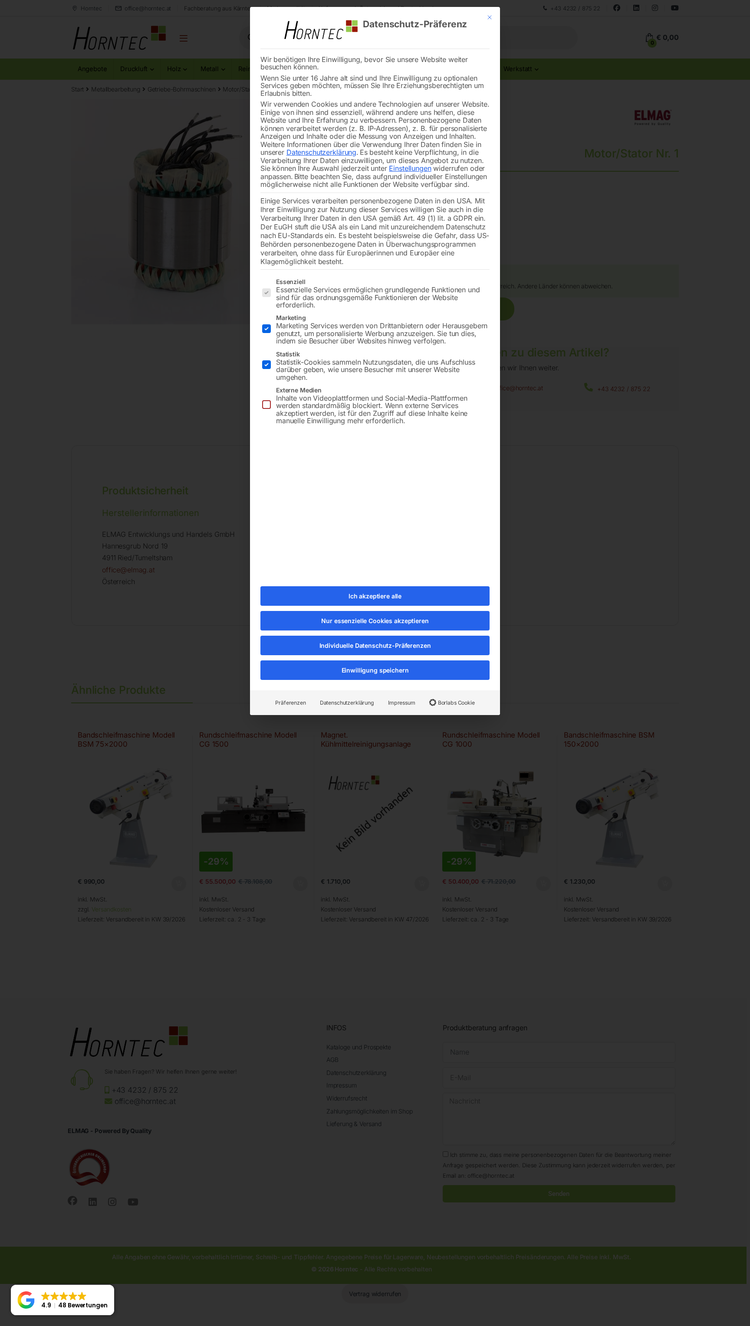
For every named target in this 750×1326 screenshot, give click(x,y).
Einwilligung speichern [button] (375, 670)
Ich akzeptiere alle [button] (375, 596)
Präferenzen (290, 702)
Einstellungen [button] (410, 168)
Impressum (401, 702)
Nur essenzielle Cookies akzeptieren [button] (374, 620)
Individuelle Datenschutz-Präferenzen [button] (375, 645)
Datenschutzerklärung (321, 152)
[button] (62, 1300)
